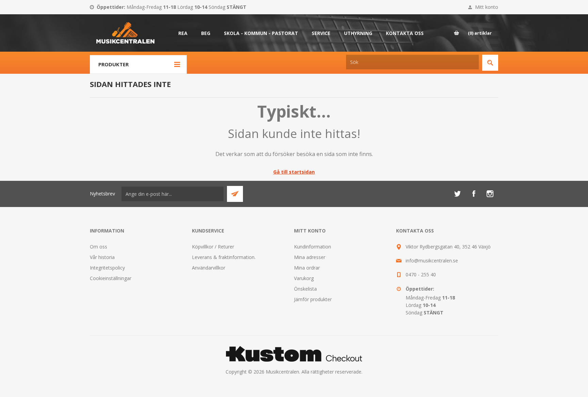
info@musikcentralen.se (432, 260)
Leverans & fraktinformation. (224, 257)
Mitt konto (486, 7)
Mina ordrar (307, 267)
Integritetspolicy (107, 267)
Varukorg (304, 278)
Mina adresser (309, 257)
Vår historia (102, 257)
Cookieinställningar (110, 278)
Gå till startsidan (294, 172)
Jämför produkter (313, 299)
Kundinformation (312, 246)
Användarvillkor (208, 267)
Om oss (98, 246)
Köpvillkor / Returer (213, 246)
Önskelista (305, 289)
